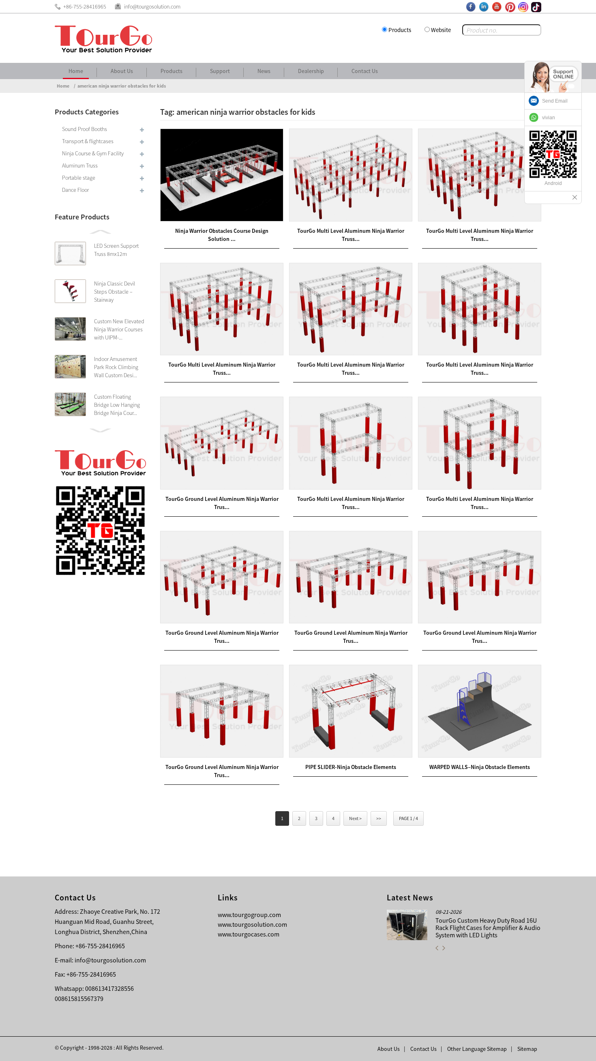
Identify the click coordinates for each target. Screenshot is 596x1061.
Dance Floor (75, 189)
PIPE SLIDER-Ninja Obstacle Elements (350, 767)
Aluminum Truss (80, 165)
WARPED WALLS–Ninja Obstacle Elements (479, 767)
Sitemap (527, 1048)
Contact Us (365, 71)
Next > (355, 818)
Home (76, 71)
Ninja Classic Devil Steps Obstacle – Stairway (114, 291)
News (263, 71)
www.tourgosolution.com (252, 924)
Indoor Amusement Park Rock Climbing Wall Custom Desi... (116, 367)
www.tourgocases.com (248, 934)
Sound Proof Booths (84, 129)
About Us (122, 71)
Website (441, 30)
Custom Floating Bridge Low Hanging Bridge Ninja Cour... (117, 405)
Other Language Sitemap (477, 1048)
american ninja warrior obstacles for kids (121, 86)
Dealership (311, 71)
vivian (548, 117)
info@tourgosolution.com (110, 960)
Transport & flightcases (88, 141)
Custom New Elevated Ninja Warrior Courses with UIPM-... (119, 329)
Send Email (555, 101)
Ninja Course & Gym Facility (93, 153)
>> (378, 818)
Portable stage (78, 177)
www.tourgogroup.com (249, 915)
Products (399, 30)
